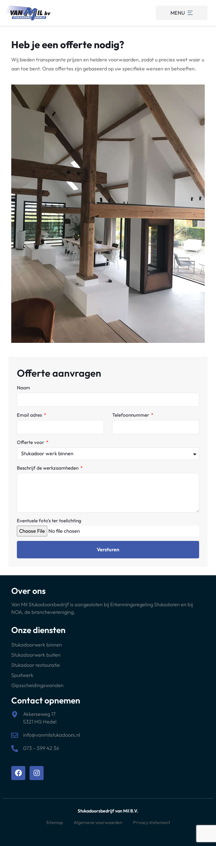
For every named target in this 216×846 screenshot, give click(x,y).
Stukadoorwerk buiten (35, 655)
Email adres (30, 415)
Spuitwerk (22, 675)
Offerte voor (31, 442)
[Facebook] (18, 773)
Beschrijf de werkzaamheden (48, 468)
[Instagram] (37, 773)
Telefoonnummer (131, 415)
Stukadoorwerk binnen (36, 644)
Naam (23, 387)
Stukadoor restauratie (35, 665)
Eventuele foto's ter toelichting (49, 520)
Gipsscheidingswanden (37, 685)
